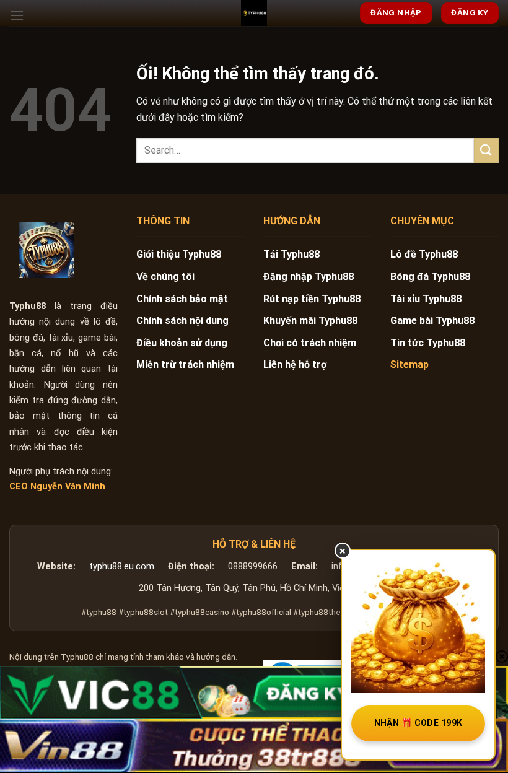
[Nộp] (486, 150)
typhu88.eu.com (121, 566)
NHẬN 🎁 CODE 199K (418, 723)
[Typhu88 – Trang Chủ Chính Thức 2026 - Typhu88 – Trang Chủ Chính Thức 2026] (254, 13)
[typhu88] (46, 250)
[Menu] (16, 15)
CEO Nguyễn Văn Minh (57, 486)
